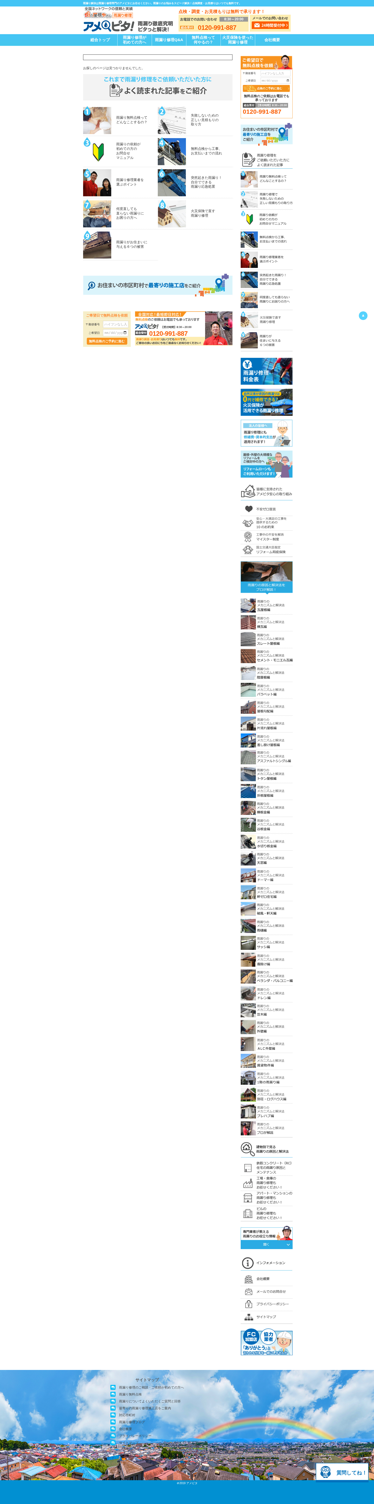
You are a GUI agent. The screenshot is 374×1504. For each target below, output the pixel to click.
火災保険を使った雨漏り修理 (237, 39)
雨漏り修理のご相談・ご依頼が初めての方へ (151, 1387)
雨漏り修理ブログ (132, 1422)
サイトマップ (129, 1443)
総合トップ (100, 40)
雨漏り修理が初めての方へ (134, 39)
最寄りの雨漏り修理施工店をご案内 (145, 1408)
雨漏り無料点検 (130, 1394)
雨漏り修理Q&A (169, 40)
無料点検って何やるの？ (203, 39)
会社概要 (272, 40)
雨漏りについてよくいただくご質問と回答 (150, 1401)
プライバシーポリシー (135, 1436)
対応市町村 (127, 1415)
